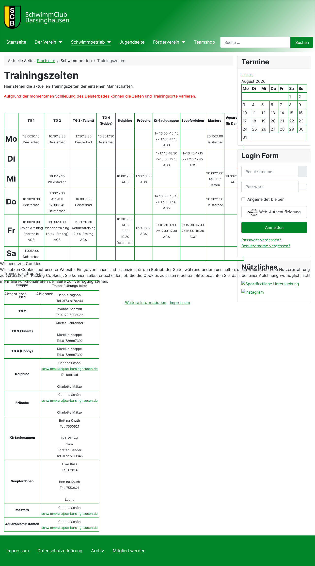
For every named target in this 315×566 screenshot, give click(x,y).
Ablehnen (44, 293)
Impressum (180, 302)
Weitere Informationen (145, 302)
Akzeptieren (15, 293)
